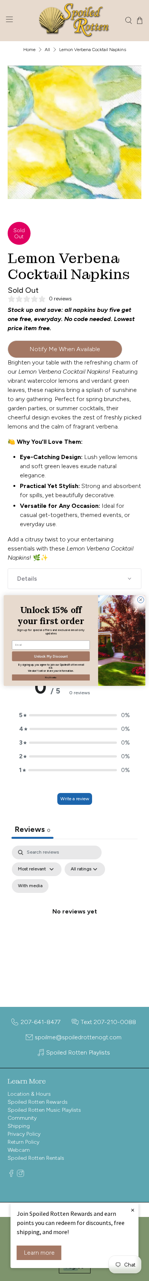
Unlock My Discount (51, 656)
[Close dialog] (141, 600)
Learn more (39, 1252)
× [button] (132, 1209)
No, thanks (50, 677)
